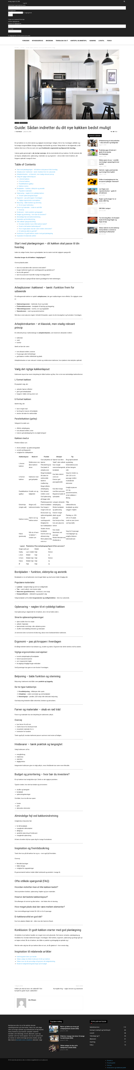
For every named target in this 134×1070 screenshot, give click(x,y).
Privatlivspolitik (111, 1063)
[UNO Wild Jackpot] (92, 210)
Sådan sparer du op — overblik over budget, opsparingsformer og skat (109, 162)
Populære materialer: (25, 191)
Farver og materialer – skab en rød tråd (29, 207)
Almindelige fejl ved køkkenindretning (28, 217)
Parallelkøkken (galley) (26, 184)
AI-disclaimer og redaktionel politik (116, 1067)
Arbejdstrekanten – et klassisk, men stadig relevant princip (35, 174)
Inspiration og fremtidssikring (26, 219)
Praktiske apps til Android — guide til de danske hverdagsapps (108, 152)
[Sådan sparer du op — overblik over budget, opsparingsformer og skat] (92, 162)
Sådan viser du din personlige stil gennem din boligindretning (36, 961)
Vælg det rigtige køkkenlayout (26, 176)
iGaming (92, 41)
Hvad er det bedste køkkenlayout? (30, 226)
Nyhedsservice (37, 41)
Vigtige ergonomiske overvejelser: (29, 200)
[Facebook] (17, 136)
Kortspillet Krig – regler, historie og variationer (68, 989)
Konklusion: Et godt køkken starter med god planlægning (35, 233)
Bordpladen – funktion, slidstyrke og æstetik (31, 188)
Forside (17, 47)
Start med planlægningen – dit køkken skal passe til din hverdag (37, 169)
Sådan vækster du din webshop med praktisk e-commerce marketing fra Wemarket (109, 230)
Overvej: (21, 210)
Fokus (109, 41)
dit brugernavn (12, 10)
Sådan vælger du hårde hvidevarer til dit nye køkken (33, 959)
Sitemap (109, 1065)
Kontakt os (110, 1060)
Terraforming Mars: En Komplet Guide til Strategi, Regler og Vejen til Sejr (109, 220)
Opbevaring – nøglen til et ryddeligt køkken (30, 193)
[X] (21, 136)
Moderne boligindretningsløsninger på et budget (32, 964)
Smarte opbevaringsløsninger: (28, 195)
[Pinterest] (26, 136)
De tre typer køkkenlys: (26, 205)
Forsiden (25, 41)
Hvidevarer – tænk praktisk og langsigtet (29, 212)
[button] (124, 1)
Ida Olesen (19, 131)
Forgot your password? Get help (16, 19)
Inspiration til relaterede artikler (26, 236)
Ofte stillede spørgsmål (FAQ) (26, 221)
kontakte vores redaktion (24, 1040)
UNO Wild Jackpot (105, 208)
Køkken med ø (23, 186)
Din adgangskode (27, 12)
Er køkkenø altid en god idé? (28, 231)
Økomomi (49, 41)
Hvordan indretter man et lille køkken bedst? (33, 224)
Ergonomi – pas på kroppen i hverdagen (29, 198)
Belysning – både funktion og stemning (29, 202)
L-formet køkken (24, 179)
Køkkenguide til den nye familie (26, 956)
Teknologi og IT (62, 41)
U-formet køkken (24, 181)
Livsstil (101, 41)
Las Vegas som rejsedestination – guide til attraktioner (107, 191)
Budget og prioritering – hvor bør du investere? (31, 214)
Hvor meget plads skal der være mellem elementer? (35, 228)
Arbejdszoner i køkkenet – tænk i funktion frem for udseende (36, 172)
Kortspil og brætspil (79, 41)
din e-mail (10, 29)
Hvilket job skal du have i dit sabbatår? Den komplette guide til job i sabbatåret (28, 990)
